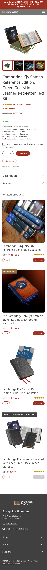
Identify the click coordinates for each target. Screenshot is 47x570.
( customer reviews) (22, 104)
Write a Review (8, 108)
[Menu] (43, 12)
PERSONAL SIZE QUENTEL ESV (28, 5)
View (6, 260)
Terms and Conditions (11, 563)
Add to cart (22, 153)
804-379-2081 (11, 524)
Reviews (7, 183)
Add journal (9, 161)
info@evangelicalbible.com (17, 529)
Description (9, 175)
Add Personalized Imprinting (20, 144)
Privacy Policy (33, 561)
